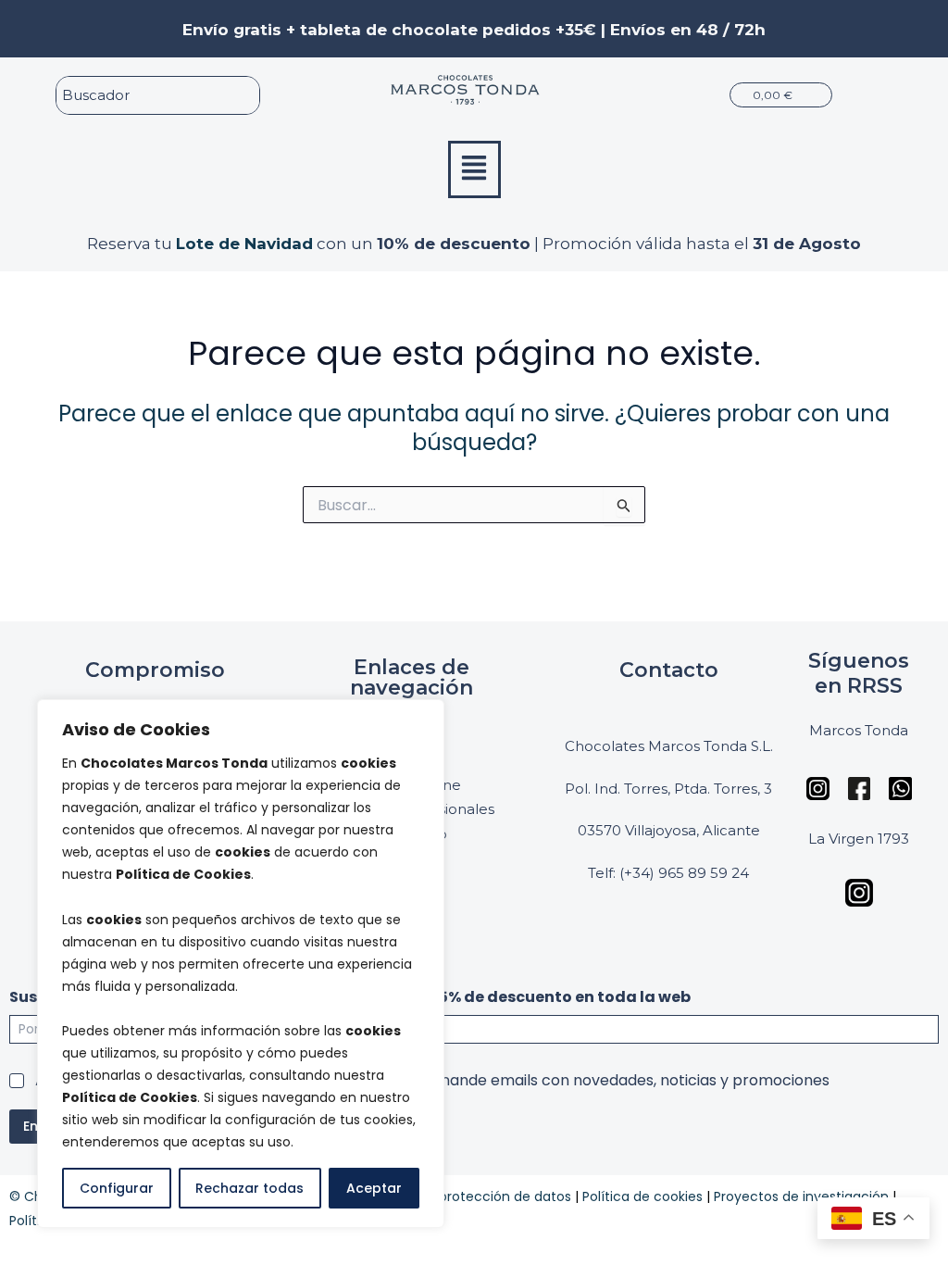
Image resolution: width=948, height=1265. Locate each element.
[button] (474, 169)
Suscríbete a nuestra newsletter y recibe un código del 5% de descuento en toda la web (350, 997)
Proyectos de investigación (801, 1196)
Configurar (117, 1188)
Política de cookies (642, 1196)
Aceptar (374, 1188)
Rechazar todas (249, 1188)
